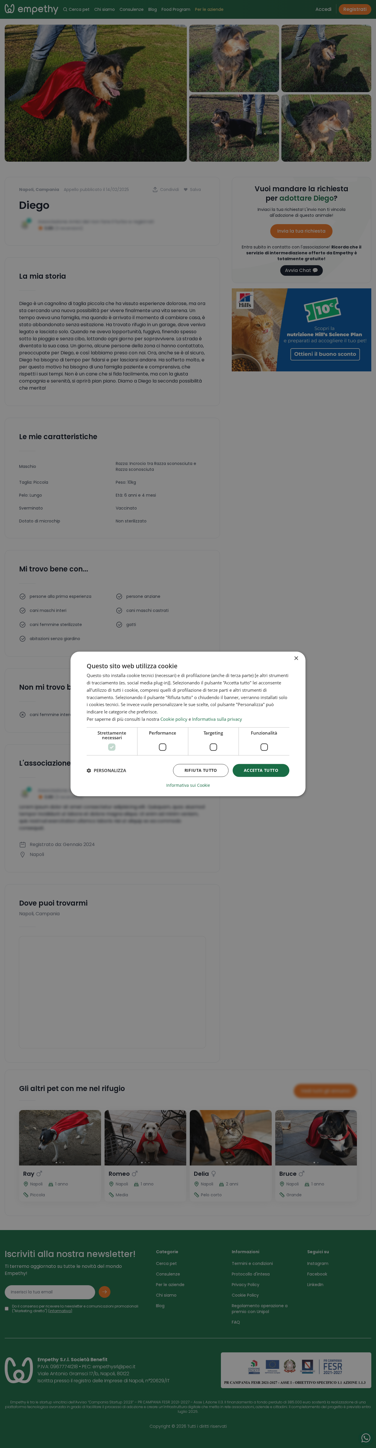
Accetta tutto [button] (261, 770)
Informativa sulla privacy (217, 719)
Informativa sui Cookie (188, 785)
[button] (106, 770)
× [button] (296, 658)
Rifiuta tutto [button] (200, 770)
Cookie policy (173, 719)
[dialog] (188, 724)
